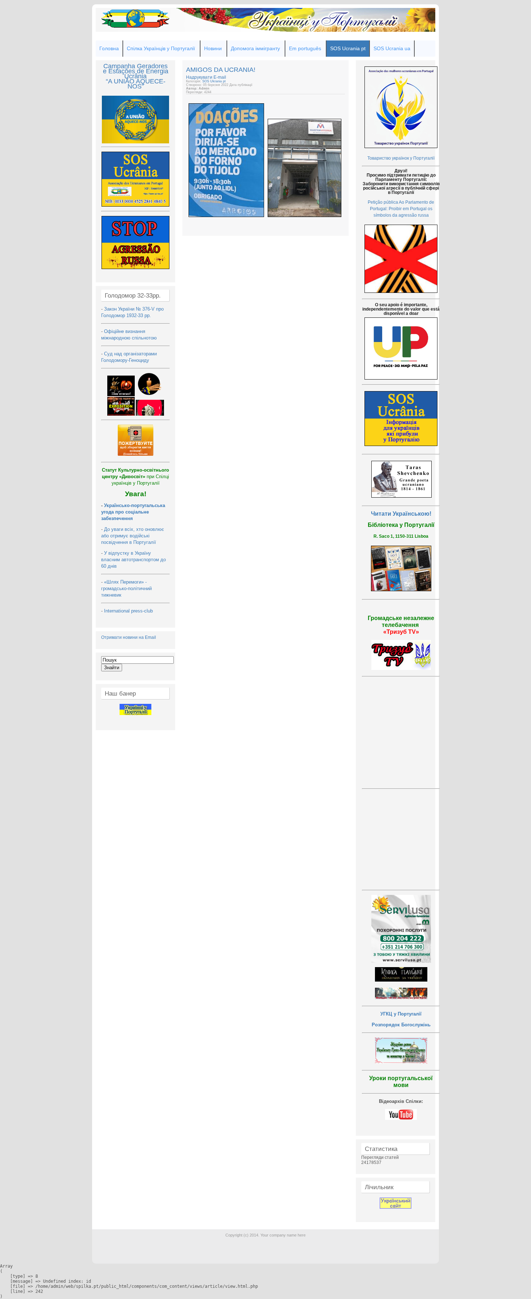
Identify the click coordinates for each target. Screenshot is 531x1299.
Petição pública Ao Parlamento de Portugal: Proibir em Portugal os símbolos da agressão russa (401, 209)
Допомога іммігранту (255, 48)
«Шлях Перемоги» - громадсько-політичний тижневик (126, 588)
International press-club (129, 611)
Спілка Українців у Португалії (161, 48)
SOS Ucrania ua (392, 48)
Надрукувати (199, 77)
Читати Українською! (401, 514)
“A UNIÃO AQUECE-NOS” (135, 84)
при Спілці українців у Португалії (135, 476)
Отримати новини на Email (128, 637)
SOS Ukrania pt (214, 81)
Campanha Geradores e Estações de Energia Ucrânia (135, 71)
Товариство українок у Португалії (401, 158)
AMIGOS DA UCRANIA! (220, 69)
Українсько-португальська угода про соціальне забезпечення (133, 512)
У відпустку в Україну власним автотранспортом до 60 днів (133, 559)
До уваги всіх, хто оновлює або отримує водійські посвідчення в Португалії (132, 536)
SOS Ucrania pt (348, 48)
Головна (109, 48)
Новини (213, 48)
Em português (305, 48)
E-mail (219, 77)
